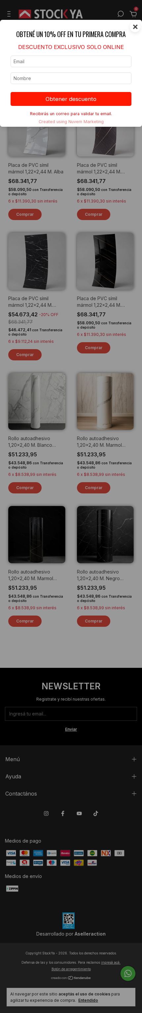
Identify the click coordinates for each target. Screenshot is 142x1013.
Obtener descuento (71, 99)
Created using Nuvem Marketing (71, 121)
